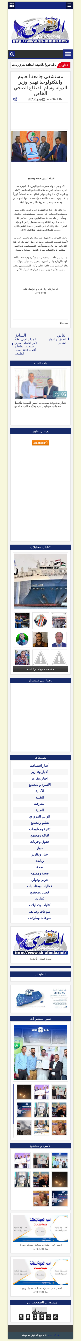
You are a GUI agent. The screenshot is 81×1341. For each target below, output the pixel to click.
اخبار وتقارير (39, 778)
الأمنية (40, 791)
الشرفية (39, 803)
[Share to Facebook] (27, 372)
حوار (40, 848)
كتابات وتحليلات (39, 905)
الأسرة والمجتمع (40, 784)
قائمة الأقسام (68, 54)
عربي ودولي (39, 880)
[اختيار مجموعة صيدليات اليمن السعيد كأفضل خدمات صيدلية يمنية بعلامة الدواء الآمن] (40, 384)
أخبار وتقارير (39, 772)
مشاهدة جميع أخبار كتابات (40, 669)
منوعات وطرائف (39, 918)
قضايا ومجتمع (39, 892)
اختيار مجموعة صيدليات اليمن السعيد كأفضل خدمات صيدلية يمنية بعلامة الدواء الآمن (40, 404)
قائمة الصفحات (69, 5)
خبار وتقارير (40, 854)
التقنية (40, 797)
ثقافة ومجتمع (40, 835)
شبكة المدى (53, 1335)
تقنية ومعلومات (39, 829)
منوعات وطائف (39, 911)
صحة (49, 99)
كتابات (39, 899)
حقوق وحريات (39, 841)
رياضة (40, 861)
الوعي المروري (39, 816)
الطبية (40, 810)
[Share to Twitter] (23, 372)
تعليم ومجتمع (40, 822)
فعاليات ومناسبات (39, 886)
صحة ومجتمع (40, 873)
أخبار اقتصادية (39, 765)
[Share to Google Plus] (18, 372)
